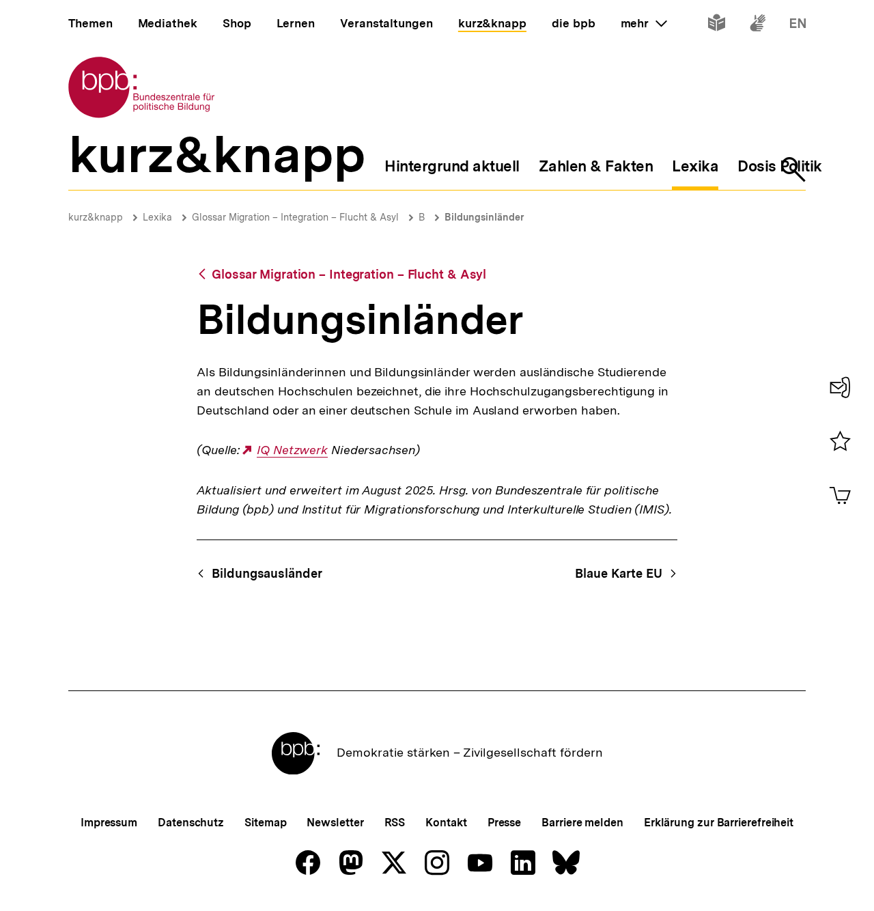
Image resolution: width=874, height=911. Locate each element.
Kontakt (445, 822)
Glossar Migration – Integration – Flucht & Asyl (295, 217)
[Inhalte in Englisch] (798, 25)
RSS (395, 822)
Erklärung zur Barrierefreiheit (718, 822)
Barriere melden (582, 822)
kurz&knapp (95, 217)
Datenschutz (191, 822)
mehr (644, 23)
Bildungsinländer (484, 217)
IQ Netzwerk (292, 450)
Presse (504, 822)
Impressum (109, 822)
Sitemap (265, 822)
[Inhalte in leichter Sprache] (716, 25)
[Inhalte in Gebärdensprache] (757, 25)
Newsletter (335, 822)
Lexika (157, 217)
